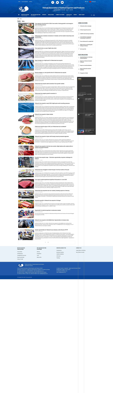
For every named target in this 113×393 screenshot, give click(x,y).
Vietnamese (93, 1)
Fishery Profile (20, 259)
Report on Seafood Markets (86, 65)
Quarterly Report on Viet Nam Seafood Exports (86, 58)
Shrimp (38, 251)
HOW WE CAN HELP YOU (61, 248)
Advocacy (58, 256)
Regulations (51, 14)
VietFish (30, 1)
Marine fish (39, 257)
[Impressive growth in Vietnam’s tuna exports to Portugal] (26, 204)
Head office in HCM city (80, 250)
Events (75, 14)
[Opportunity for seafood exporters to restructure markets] (26, 214)
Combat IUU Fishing (60, 14)
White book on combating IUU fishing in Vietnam (86, 45)
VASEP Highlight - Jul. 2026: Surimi (89, 115)
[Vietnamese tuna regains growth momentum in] (26, 97)
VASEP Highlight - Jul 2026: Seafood (89, 99)
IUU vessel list (83, 49)
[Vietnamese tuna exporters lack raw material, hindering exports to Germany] (26, 194)
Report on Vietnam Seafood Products (86, 61)
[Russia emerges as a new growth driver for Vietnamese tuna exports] (26, 77)
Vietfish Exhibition (60, 254)
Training (58, 257)
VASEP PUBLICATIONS (83, 54)
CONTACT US (78, 248)
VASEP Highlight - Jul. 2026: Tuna (89, 131)
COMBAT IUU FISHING (82, 23)
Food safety (19, 251)
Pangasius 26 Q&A (84, 73)
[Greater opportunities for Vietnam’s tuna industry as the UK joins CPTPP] (26, 234)
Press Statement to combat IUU (86, 41)
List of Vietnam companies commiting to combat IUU (85, 37)
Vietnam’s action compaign (85, 26)
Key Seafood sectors (35, 15)
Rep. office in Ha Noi (80, 252)
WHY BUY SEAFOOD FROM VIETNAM (21, 248)
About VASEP (81, 14)
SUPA (19, 1)
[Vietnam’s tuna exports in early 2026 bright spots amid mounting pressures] (26, 107)
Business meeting (60, 252)
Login (87, 1)
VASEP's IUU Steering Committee (87, 33)
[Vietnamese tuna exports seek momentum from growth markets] (26, 87)
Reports (44, 14)
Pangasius (39, 253)
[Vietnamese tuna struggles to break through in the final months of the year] (26, 173)
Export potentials (20, 257)
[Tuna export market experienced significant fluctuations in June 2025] (26, 184)
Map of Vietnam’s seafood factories (85, 69)
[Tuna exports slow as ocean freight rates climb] (26, 53)
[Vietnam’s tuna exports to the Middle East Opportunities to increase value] (26, 223)
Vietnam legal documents (85, 29)
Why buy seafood (25, 15)
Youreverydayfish (25, 1)
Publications (59, 250)
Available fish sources (21, 255)
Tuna (38, 255)
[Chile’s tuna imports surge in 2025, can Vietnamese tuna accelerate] (26, 130)
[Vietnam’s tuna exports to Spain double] (26, 119)
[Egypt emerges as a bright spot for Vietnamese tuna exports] (26, 65)
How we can (69, 15)
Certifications (20, 253)
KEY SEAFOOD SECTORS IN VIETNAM (41, 248)
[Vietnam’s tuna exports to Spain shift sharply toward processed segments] (26, 140)
